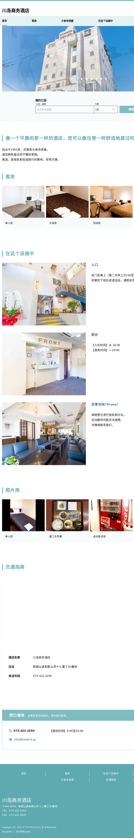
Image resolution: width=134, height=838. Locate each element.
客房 (67, 773)
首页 (23, 773)
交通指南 (111, 779)
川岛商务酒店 (16, 800)
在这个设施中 (111, 773)
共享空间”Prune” (105, 404)
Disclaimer (7, 831)
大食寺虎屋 (67, 779)
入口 (94, 265)
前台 (94, 334)
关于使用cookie (23, 831)
